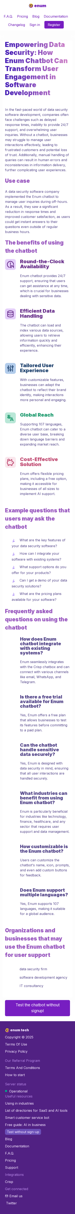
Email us (15, 1196)
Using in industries (19, 1103)
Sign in (34, 25)
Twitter (11, 1203)
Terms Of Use (16, 1044)
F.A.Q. (8, 16)
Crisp (9, 1182)
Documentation (56, 16)
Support (11, 1167)
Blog (35, 16)
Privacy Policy (16, 1051)
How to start (15, 1075)
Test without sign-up (23, 1132)
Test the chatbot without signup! (38, 1008)
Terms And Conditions (22, 1068)
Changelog (16, 25)
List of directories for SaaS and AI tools (36, 1110)
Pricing (22, 16)
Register (54, 25)
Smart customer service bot (27, 1118)
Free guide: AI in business (25, 1125)
